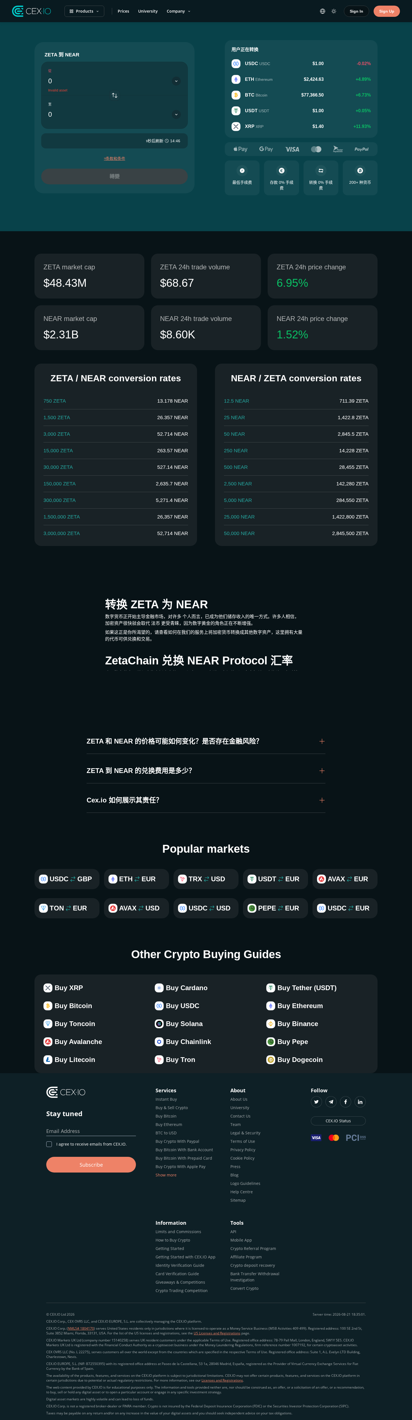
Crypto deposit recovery (252, 1265)
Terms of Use (242, 1141)
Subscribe (91, 1164)
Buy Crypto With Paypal (177, 1141)
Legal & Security (245, 1132)
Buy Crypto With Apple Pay (180, 1166)
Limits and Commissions (178, 1231)
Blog (234, 1175)
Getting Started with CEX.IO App (186, 1257)
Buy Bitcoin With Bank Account (184, 1149)
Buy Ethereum (169, 1124)
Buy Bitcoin (166, 1116)
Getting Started (170, 1248)
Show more (166, 1175)
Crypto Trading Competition (182, 1290)
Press (235, 1166)
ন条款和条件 (114, 158)
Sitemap (238, 1200)
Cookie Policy (242, 1158)
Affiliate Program (246, 1257)
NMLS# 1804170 (81, 1328)
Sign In (356, 11)
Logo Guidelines (245, 1183)
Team (235, 1124)
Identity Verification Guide (180, 1265)
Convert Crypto (244, 1288)
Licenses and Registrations (222, 1380)
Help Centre (241, 1191)
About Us (238, 1099)
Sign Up (386, 11)
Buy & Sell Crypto (172, 1107)
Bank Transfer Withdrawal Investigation (254, 1277)
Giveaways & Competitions (180, 1282)
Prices (123, 11)
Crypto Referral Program (253, 1248)
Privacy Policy (242, 1149)
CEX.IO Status (338, 1120)
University (148, 11)
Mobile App (241, 1240)
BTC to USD (166, 1132)
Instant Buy (166, 1099)
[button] (206, 741)
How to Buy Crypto (173, 1240)
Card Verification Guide (177, 1273)
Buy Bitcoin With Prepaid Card (184, 1158)
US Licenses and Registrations (217, 1333)
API (233, 1231)
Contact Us (240, 1116)
